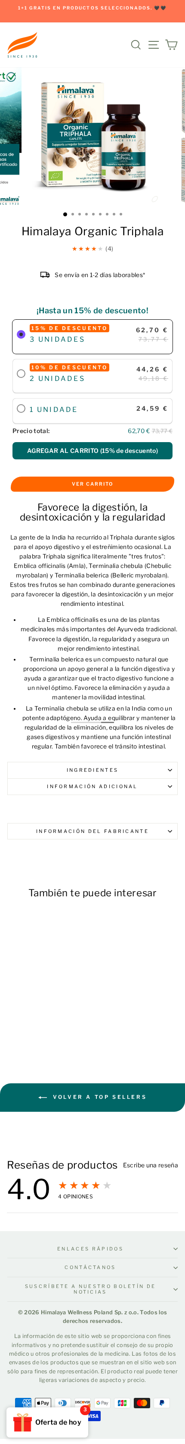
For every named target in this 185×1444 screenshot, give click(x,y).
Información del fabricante (92, 831)
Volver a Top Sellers (98, 1097)
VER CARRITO (92, 484)
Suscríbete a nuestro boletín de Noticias (90, 1289)
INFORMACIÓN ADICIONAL (92, 786)
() (92, 450)
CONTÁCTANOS (90, 1267)
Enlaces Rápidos (90, 1249)
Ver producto (39, 1028)
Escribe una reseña (150, 1165)
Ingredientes (93, 770)
